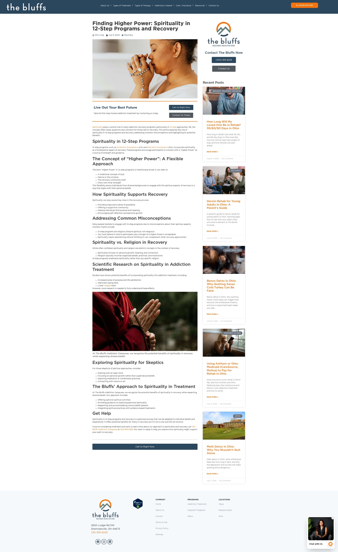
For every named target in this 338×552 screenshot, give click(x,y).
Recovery (128, 35)
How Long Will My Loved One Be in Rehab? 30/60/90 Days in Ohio (224, 125)
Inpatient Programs (196, 510)
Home (158, 504)
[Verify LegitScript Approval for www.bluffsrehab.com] (138, 508)
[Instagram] (104, 541)
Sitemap (159, 534)
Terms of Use (161, 522)
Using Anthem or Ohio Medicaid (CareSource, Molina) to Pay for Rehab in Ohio (222, 368)
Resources (200, 6)
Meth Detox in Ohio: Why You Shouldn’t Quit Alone (223, 450)
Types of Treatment (122, 6)
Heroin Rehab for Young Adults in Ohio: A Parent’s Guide (223, 204)
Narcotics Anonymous (157, 147)
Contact (159, 516)
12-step (173, 127)
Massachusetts (225, 510)
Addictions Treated (163, 6)
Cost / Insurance (183, 6)
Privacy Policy (162, 528)
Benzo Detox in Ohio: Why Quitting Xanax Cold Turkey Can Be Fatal (221, 285)
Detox (190, 516)
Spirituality (97, 127)
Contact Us (214, 6)
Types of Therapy (143, 6)
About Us (104, 6)
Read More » (212, 152)
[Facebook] (98, 541)
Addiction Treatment (197, 504)
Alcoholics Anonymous (127, 147)
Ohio (221, 516)
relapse (107, 286)
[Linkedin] (109, 541)
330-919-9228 (126, 429)
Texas (221, 504)
